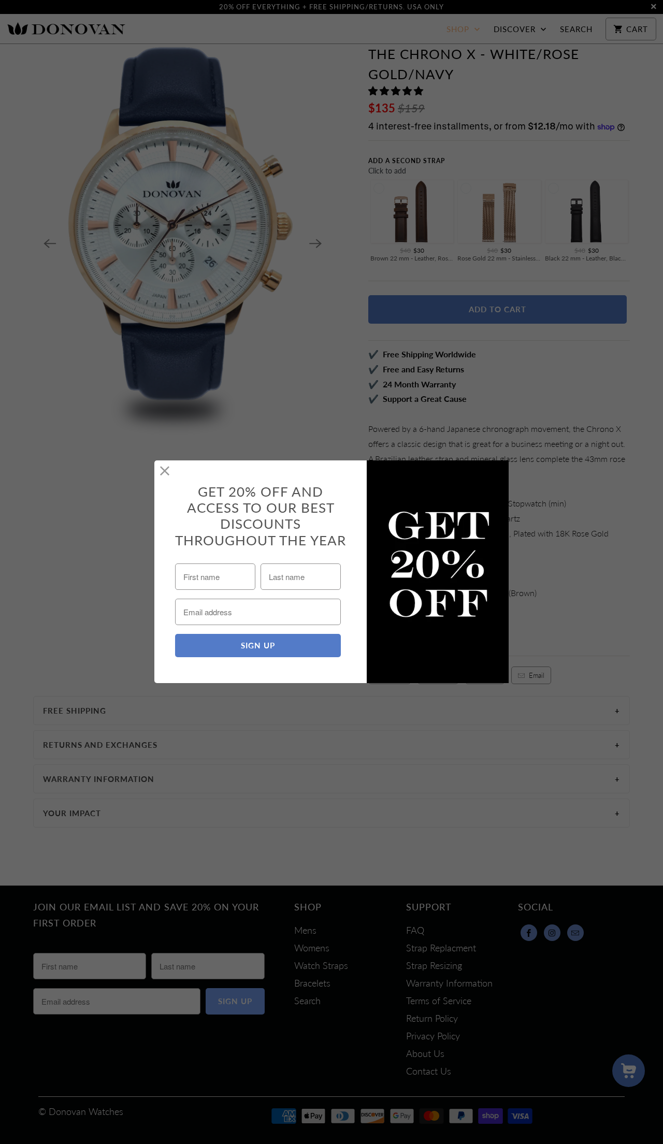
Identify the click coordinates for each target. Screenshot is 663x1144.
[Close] (165, 471)
